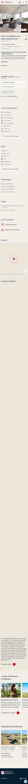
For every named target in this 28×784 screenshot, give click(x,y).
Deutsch (5, 778)
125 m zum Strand (8, 183)
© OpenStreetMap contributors (15, 274)
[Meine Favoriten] (22, 2)
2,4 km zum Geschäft (8, 186)
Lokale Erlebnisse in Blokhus (8, 712)
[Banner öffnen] (25, 781)
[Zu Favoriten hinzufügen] (26, 36)
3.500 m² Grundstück (8, 123)
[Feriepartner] (6, 2)
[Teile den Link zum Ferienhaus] (26, 39)
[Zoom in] (25, 270)
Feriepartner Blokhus (6, 664)
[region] (14, 259)
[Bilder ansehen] (14, 18)
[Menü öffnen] (26, 2)
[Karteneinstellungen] (25, 266)
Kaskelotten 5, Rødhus (9, 44)
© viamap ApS (7, 274)
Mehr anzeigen (4, 65)
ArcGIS (2, 274)
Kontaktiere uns (13, 96)
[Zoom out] (25, 272)
